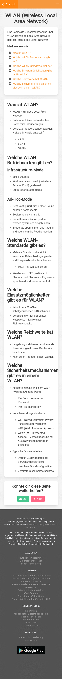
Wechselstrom (31, 620)
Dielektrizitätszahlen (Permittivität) (31, 599)
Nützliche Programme (31, 558)
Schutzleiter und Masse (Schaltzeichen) (31, 575)
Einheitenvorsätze (31, 581)
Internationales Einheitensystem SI (31, 584)
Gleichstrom (31, 611)
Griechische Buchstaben (31, 590)
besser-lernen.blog (31, 564)
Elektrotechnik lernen (31, 561)
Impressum (31, 640)
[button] (57, 4)
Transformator (31, 626)
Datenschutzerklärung (31, 637)
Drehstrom (31, 623)
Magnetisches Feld (31, 617)
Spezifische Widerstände (31, 596)
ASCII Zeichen (31, 593)
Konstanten (31, 587)
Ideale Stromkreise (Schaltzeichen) (31, 578)
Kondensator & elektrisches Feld (31, 614)
